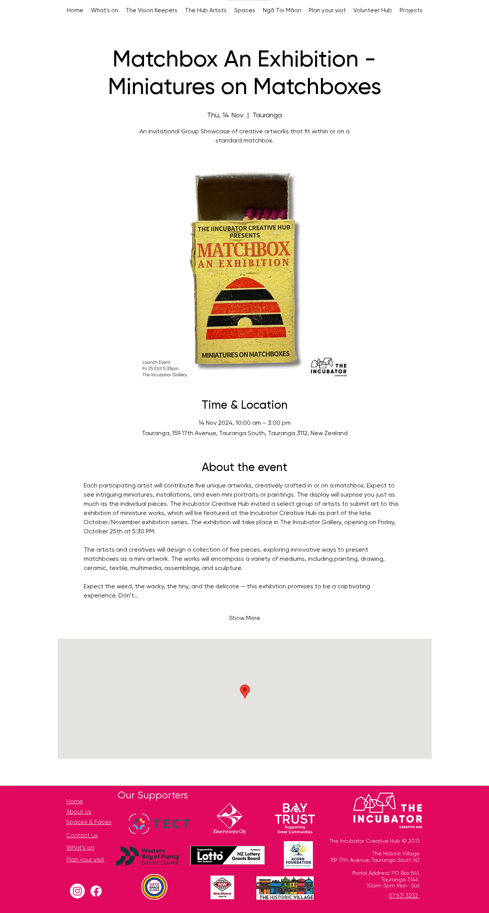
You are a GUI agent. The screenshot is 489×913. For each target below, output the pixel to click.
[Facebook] (96, 891)
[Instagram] (77, 891)
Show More (244, 618)
